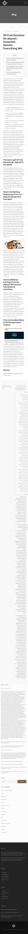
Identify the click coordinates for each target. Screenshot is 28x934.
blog (2, 793)
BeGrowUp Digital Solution (21, 929)
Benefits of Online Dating (6, 688)
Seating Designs (5, 876)
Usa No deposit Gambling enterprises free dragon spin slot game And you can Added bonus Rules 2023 (13, 746)
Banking (3, 891)
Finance (3, 894)
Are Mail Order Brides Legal (6, 790)
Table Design (4, 874)
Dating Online (3, 799)
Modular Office (5, 896)
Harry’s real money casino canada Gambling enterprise (12, 761)
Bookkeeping (3, 796)
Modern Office (5, 879)
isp (11, 31)
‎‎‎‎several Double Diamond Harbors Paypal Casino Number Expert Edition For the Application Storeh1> (20, 387)
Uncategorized (16, 31)
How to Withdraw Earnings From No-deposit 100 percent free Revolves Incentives (14, 68)
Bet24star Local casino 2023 (7, 749)
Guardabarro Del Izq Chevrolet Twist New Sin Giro (7, 387)
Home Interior (5, 898)
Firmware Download (5, 805)
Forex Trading (3, 811)
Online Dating (3, 820)
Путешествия (4, 832)
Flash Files (3, 808)
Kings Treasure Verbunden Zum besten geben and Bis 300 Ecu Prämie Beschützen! (13, 742)
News (2, 817)
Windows (2, 829)
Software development (5, 823)
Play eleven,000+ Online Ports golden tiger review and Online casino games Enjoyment (13, 768)
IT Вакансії (3, 814)
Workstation (4, 872)
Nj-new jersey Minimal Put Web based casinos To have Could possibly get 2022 (13, 772)
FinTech (2, 802)
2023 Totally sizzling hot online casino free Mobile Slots (12, 764)
